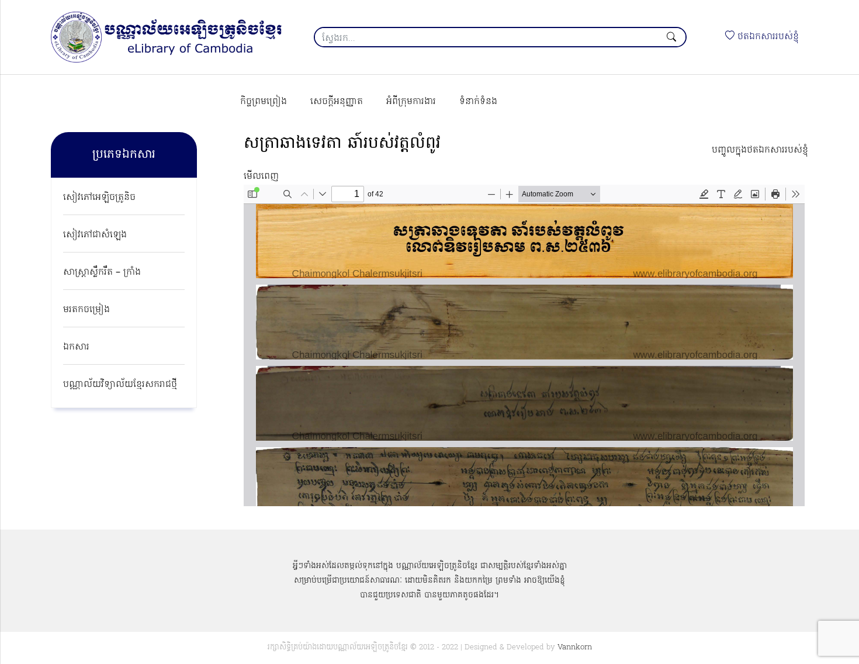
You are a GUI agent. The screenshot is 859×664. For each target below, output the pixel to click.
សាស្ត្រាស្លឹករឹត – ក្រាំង (102, 272)
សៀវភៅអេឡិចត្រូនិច (99, 198)
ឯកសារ (76, 347)
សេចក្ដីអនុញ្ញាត (336, 102)
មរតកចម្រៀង (86, 310)
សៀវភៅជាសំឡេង (95, 235)
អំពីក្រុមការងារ (411, 102)
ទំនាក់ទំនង (478, 102)
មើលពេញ (261, 177)
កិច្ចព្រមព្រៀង (263, 102)
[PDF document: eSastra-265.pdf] (524, 345)
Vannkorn (574, 647)
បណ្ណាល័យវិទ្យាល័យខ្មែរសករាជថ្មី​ (120, 385)
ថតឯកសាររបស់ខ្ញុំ (767, 37)
